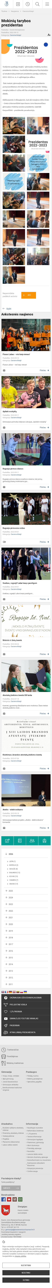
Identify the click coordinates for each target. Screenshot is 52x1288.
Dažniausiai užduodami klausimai (26, 998)
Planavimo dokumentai (11, 1142)
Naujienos (15, 11)
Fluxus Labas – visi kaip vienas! (16, 354)
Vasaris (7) (13, 880)
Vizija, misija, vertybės (11, 1076)
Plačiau (43, 370)
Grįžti (8, 309)
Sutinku (26, 1280)
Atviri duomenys (33, 1145)
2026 (11, 854)
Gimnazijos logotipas (35, 1140)
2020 (11, 924)
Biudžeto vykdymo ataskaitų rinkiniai (13, 1129)
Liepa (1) (12, 861)
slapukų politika (20, 1256)
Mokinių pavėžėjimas (35, 1079)
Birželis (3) (13, 865)
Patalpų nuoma (32, 1076)
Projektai (6, 1139)
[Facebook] (3, 1199)
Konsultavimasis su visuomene (39, 1160)
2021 (11, 918)
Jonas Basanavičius (10, 1082)
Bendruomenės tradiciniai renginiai (12, 1089)
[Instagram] (15, 1199)
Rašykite (6, 1188)
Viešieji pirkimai (8, 1136)
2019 (11, 931)
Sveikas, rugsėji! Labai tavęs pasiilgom (20, 583)
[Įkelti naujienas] (18, 4)
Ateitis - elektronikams (13, 810)
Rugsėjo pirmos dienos (13, 469)
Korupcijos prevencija (35, 1168)
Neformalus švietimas (35, 1131)
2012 (11, 978)
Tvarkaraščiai (13, 1050)
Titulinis (4, 11)
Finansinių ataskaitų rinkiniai (13, 1133)
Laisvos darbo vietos (35, 1154)
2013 (11, 971)
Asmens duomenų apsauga (37, 1157)
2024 (11, 898)
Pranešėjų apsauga (34, 1148)
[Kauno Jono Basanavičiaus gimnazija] (6, 4)
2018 (11, 938)
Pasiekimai (15, 1025)
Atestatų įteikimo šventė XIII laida (17, 695)
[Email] (20, 1199)
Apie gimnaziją (8, 1079)
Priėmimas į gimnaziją (35, 1142)
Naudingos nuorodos (35, 1128)
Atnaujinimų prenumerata (22, 1032)
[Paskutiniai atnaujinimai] (28, 4)
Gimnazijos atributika (10, 1085)
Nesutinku (26, 1273)
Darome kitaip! (28, 11)
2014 (11, 964)
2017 (11, 944)
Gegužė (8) (13, 869)
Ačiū (27, 295)
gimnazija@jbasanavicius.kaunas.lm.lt (20, 1230)
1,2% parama (32, 1134)
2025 (11, 891)
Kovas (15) (13, 876)
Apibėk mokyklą (10, 411)
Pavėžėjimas (12, 1056)
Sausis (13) (13, 884)
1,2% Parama (16, 1012)
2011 (11, 984)
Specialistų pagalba (34, 1082)
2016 (11, 951)
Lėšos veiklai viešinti (10, 1145)
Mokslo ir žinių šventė (12, 640)
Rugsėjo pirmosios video (14, 528)
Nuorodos (31, 1151)
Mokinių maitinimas (15, 1063)
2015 (11, 958)
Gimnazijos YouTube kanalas (24, 1018)
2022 (11, 911)
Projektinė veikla (18, 1005)
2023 (11, 904)
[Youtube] (9, 1199)
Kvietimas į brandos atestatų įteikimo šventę (22, 755)
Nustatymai (26, 1265)
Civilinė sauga (32, 1171)
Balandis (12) (14, 873)
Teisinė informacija (34, 1137)
